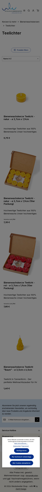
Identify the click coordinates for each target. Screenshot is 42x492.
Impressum (25, 446)
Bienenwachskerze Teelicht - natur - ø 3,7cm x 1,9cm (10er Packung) (19, 201)
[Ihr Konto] (33, 10)
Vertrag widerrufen (21, 468)
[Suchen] (29, 10)
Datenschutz (17, 446)
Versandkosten (31, 476)
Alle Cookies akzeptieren (22, 463)
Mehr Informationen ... (21, 443)
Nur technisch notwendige (21, 457)
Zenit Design (21, 489)
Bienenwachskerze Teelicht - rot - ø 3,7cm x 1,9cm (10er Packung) (19, 285)
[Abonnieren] (37, 419)
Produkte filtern (22, 50)
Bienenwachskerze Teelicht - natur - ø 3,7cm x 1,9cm (19, 118)
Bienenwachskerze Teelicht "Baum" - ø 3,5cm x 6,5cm (18, 368)
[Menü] (24, 10)
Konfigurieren (22, 450)
